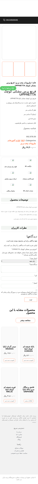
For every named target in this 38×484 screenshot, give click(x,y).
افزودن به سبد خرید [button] (28, 360)
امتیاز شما (33, 258)
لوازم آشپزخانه (14, 140)
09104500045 (12, 20)
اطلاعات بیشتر (28, 401)
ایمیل (35, 283)
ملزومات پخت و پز (28, 143)
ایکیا (23, 140)
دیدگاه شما (33, 264)
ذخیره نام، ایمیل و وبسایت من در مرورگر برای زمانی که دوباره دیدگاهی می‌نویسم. (19, 293)
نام (35, 275)
